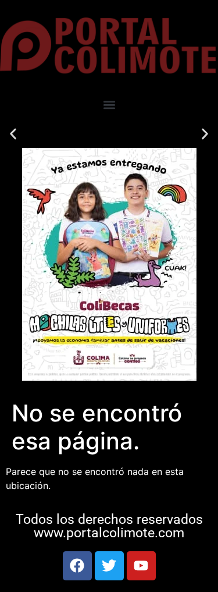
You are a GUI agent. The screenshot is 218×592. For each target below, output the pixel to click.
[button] (109, 104)
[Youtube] (141, 565)
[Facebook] (77, 565)
